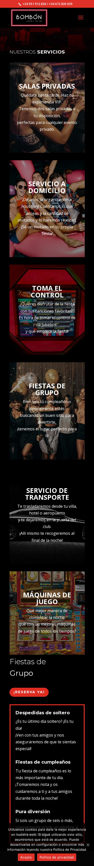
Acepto (26, 857)
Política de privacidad (57, 857)
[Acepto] (87, 844)
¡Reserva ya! (29, 692)
